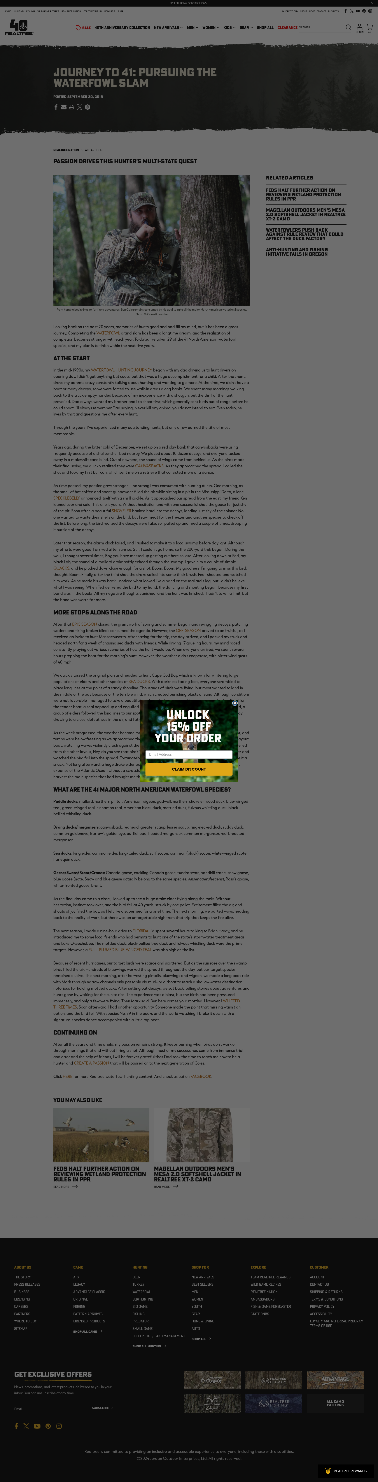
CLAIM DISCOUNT (189, 769)
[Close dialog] (235, 703)
